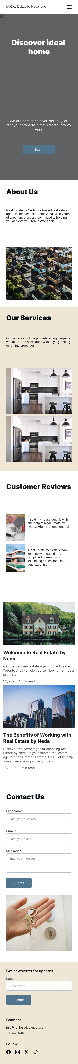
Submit (18, 883)
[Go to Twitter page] (26, 1052)
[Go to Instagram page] (17, 1052)
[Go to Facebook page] (8, 1052)
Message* (13, 851)
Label (10, 979)
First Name (14, 811)
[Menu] (69, 7)
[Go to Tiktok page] (35, 1052)
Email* (11, 831)
